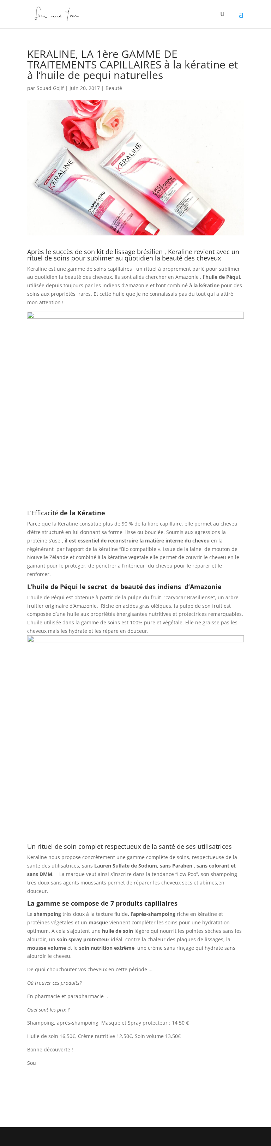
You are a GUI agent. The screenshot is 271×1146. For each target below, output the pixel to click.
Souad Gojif (50, 88)
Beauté (114, 88)
